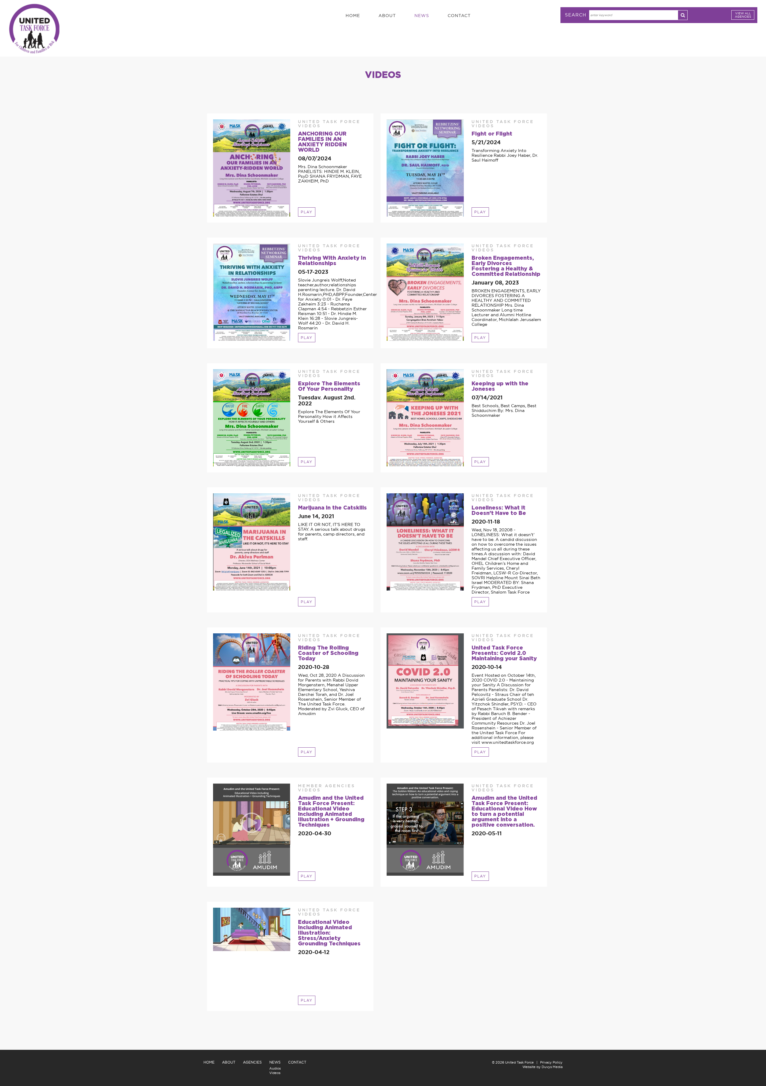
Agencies (252, 1062)
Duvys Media (552, 1067)
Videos (274, 1073)
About (387, 15)
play (307, 212)
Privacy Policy (551, 1062)
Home (353, 15)
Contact (459, 15)
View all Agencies (743, 15)
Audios (275, 1068)
